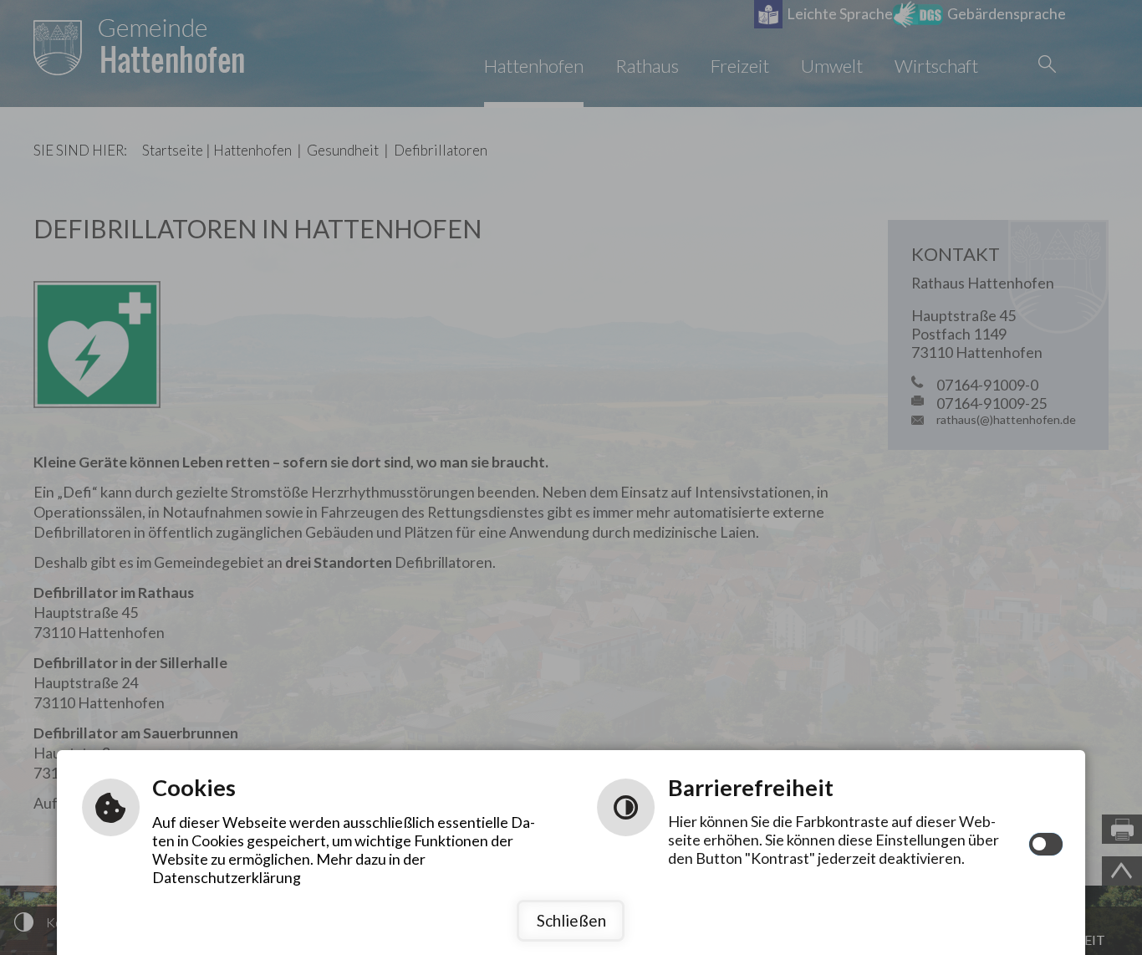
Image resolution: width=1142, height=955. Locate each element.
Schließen (571, 920)
